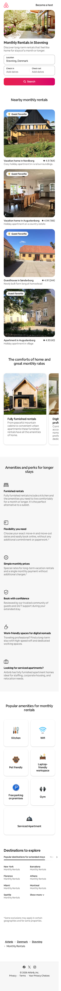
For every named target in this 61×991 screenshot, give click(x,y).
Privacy (12, 975)
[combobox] (29, 61)
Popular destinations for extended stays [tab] (24, 857)
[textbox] (16, 72)
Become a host (44, 5)
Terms (22, 975)
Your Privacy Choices (39, 975)
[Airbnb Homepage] (6, 5)
